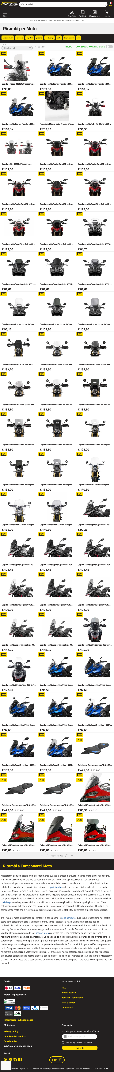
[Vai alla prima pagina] (42, 855)
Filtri (54, 1060)
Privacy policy (11, 1031)
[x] (10, 1059)
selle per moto (68, 918)
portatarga (6, 902)
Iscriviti (80, 1048)
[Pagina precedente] (47, 855)
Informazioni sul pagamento (18, 1020)
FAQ (64, 987)
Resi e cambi (68, 1002)
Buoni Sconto (69, 992)
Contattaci (67, 1007)
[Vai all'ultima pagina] (72, 855)
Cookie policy (11, 1041)
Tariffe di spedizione (72, 997)
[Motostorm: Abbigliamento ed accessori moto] (10, 4)
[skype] (15, 1059)
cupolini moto (55, 887)
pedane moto (42, 933)
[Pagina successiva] (66, 855)
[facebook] (20, 1059)
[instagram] (5, 1059)
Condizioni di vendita (15, 1036)
